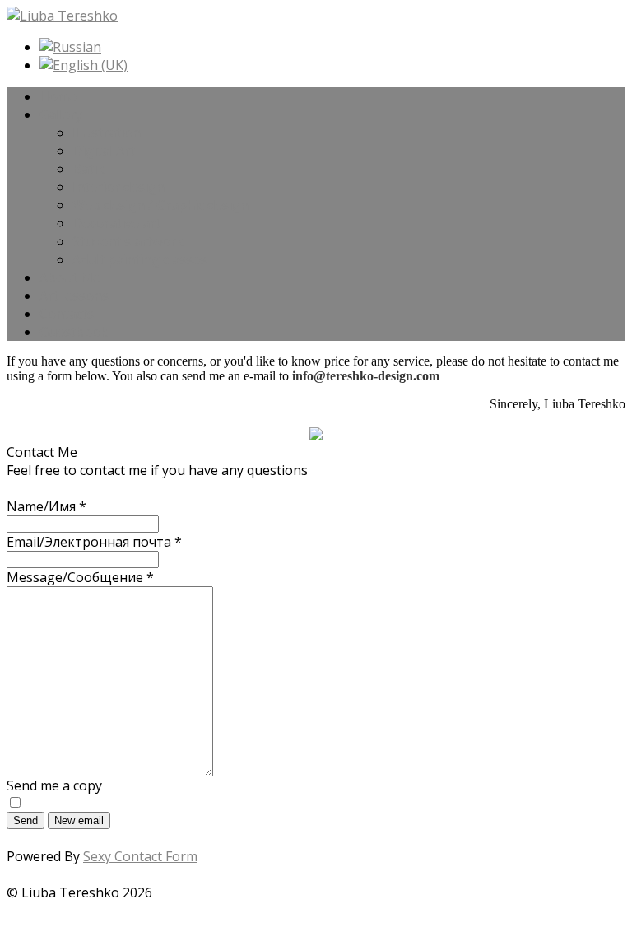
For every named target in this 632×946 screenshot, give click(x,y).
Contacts (67, 314)
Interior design (118, 187)
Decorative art (116, 223)
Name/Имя (46, 506)
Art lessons (74, 296)
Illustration (106, 132)
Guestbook (74, 332)
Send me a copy (54, 785)
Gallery (61, 114)
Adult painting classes (139, 259)
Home (58, 96)
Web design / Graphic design (160, 205)
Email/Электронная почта (94, 542)
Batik (88, 169)
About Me (70, 277)
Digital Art (103, 151)
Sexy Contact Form (140, 856)
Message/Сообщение (80, 577)
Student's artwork (128, 241)
